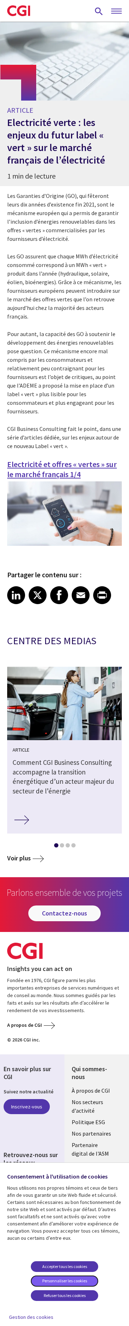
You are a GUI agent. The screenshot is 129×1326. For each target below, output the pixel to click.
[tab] (56, 846)
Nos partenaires (91, 1133)
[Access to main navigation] (116, 11)
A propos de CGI (24, 1025)
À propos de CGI (91, 1090)
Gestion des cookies (31, 1317)
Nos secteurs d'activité (87, 1106)
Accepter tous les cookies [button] (64, 1266)
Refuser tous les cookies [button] (65, 1295)
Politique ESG (88, 1122)
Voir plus (19, 858)
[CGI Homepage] (18, 10)
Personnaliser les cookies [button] (64, 1280)
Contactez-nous (64, 913)
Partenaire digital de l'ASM (90, 1149)
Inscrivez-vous (26, 1106)
